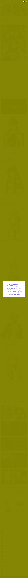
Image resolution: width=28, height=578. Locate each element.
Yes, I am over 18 (16, 294)
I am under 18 (11, 294)
